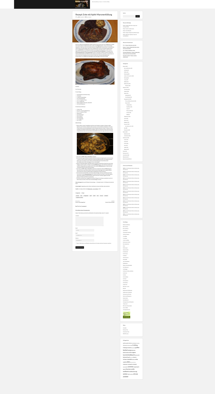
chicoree (125, 345)
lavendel (131, 357)
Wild (127, 114)
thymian (128, 369)
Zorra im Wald (125, 307)
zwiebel (125, 376)
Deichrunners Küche (126, 242)
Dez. (127, 172)
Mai (132, 168)
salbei (94, 195)
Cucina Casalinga (126, 240)
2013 (124, 191)
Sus (123, 50)
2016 (124, 181)
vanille (133, 369)
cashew (138, 343)
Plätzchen (127, 85)
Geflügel (82, 192)
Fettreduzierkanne (87, 174)
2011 (124, 197)
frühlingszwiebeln (127, 347)
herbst (125, 350)
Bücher (124, 131)
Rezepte (124, 87)
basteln (125, 141)
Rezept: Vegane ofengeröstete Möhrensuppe (131, 32)
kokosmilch (137, 355)
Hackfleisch (128, 106)
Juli (135, 168)
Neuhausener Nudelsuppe (127, 290)
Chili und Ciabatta (126, 234)
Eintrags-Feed (125, 329)
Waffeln (125, 81)
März (129, 168)
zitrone (135, 374)
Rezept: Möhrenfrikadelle (109, 202)
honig (129, 350)
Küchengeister (125, 280)
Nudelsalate (127, 95)
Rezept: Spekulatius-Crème (130, 50)
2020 (124, 168)
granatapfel (133, 347)
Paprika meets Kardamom (127, 292)
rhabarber (125, 364)
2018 (124, 174)
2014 (124, 187)
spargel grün (136, 366)
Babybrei (125, 149)
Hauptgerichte (126, 99)
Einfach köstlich (125, 249)
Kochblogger (125, 269)
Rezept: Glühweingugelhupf (80, 202)
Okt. (124, 172)
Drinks (124, 151)
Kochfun (124, 274)
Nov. (125, 169)
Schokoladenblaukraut (79, 52)
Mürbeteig (126, 74)
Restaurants (125, 153)
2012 (124, 194)
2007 (124, 210)
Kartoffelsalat (127, 97)
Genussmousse (125, 257)
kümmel (125, 357)
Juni (133, 168)
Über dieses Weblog (106, 1)
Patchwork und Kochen (127, 294)
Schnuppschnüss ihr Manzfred (128, 301)
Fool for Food (125, 253)
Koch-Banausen (126, 267)
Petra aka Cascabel (126, 55)
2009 (124, 204)
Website (76, 238)
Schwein (127, 112)
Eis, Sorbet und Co (128, 126)
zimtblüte (131, 374)
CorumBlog (125, 236)
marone (101, 195)
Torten (125, 79)
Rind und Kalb (128, 110)
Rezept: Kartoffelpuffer (127, 30)
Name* (76, 228)
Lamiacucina (125, 284)
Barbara (124, 47)
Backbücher (126, 133)
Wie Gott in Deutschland (127, 305)
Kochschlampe (125, 276)
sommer (130, 367)
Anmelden (125, 327)
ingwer (134, 352)
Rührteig (125, 77)
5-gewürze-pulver (79, 197)
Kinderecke (125, 137)
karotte (125, 355)
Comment (77, 215)
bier (132, 343)
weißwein (126, 371)
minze (133, 359)
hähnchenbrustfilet (127, 352)
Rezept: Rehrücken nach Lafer (131, 45)
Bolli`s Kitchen (125, 226)
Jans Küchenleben (126, 261)
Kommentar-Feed (126, 331)
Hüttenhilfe (125, 259)
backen (125, 139)
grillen (137, 347)
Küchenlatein (125, 282)
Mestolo (124, 288)
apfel (91, 195)
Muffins (125, 72)
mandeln (129, 359)
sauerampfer (125, 366)
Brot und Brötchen (127, 68)
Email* (76, 233)
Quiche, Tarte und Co (128, 75)
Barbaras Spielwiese (126, 224)
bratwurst (135, 343)
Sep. (138, 168)
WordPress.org (125, 333)
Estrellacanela (125, 251)
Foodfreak (124, 255)
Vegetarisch (126, 116)
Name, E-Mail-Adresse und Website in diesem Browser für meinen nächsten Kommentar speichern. (94, 243)
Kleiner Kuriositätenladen (127, 265)
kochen (125, 143)
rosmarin (130, 364)
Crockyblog (125, 238)
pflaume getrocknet (133, 362)
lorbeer (125, 359)
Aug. (137, 168)
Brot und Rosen (125, 228)
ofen (81, 195)
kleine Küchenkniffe (126, 158)
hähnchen (133, 350)
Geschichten (125, 155)
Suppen (125, 91)
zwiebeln (106, 195)
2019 (124, 171)
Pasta (125, 118)
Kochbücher (126, 135)
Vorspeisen (126, 89)
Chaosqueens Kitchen (127, 232)
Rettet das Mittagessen (127, 296)
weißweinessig (133, 371)
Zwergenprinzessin (126, 309)
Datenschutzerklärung (95, 1)
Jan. (125, 174)
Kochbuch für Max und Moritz (128, 271)
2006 (124, 214)
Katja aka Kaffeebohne (127, 52)
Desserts (125, 124)
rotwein (77, 195)
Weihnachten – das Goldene (92, 188)
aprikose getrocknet (127, 343)
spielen (125, 147)
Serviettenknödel (89, 52)
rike (77, 17)
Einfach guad (125, 247)
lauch (128, 357)
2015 (124, 184)
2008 (124, 207)
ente (98, 195)
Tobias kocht (125, 303)
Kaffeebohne (125, 263)
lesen (125, 145)
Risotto (125, 120)
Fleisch (126, 102)
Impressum (101, 1)
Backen (124, 66)
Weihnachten (126, 83)
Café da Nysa (125, 230)
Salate (125, 93)
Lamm (127, 108)
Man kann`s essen (126, 286)
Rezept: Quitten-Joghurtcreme (128, 28)
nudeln (125, 362)
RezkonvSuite (125, 298)
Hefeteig (125, 70)
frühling (135, 345)
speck (124, 369)
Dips (125, 128)
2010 (124, 200)
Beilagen (125, 122)
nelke (136, 359)
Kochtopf (124, 278)
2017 (124, 178)
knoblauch (131, 355)
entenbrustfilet (129, 345)
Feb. (127, 168)
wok (129, 374)
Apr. (131, 168)
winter (125, 374)
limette (134, 357)
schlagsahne (86, 195)
